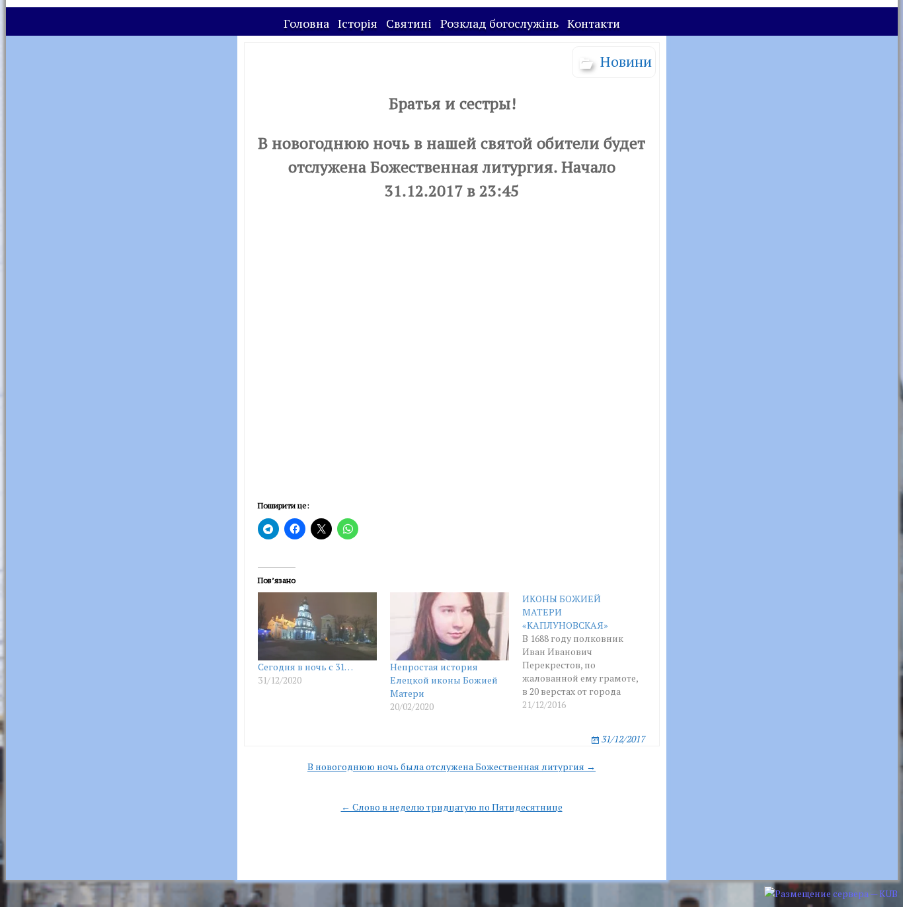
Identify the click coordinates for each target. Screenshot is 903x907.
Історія (357, 23)
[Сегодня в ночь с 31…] (317, 626)
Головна (306, 23)
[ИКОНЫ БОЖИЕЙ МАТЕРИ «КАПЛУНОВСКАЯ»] (588, 651)
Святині (409, 23)
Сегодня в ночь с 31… (305, 666)
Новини (626, 61)
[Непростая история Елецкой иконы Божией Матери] (449, 626)
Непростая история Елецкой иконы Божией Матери (444, 679)
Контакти (593, 23)
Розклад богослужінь (499, 23)
